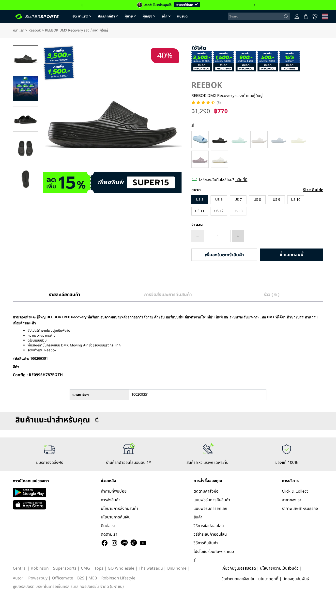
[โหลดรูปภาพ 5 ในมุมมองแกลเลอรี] (25, 180)
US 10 (295, 199)
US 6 (219, 199)
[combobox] (259, 16)
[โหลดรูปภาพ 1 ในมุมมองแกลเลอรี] (25, 57)
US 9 (276, 199)
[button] (81, 5)
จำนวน (197, 225)
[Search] (286, 17)
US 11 (199, 211)
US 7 (238, 199)
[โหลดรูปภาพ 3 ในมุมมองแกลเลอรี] (25, 119)
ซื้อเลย (291, 254)
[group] (168, 4)
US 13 (238, 211)
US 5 (199, 199)
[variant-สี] (200, 139)
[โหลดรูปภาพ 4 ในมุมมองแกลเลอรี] (25, 149)
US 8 (257, 199)
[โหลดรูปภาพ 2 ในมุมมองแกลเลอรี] (25, 88)
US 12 (219, 211)
